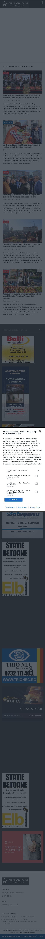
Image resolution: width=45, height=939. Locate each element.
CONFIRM (14, 499)
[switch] (36, 476)
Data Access (22, 507)
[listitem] (22, 470)
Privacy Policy (35, 507)
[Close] (41, 432)
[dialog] (22, 470)
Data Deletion (10, 507)
